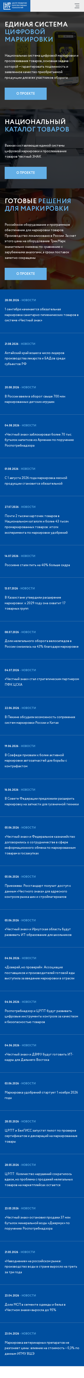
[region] (42, 827)
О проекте (25, 93)
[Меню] (77, 6)
